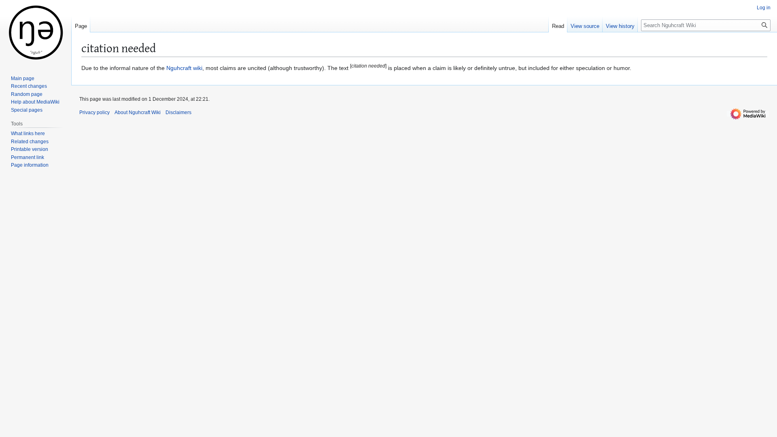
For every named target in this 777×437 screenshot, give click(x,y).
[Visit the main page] (35, 32)
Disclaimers (178, 112)
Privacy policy (94, 112)
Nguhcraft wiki (184, 68)
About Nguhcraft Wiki (138, 112)
